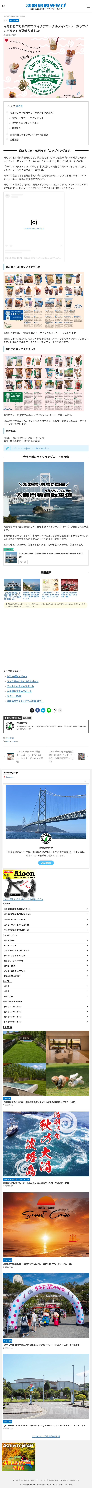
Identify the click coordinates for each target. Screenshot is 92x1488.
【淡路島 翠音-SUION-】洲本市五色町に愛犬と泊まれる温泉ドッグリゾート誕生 (39, 1102)
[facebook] (37, 710)
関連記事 (14, 139)
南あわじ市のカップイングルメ (27, 118)
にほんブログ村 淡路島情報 (46, 1436)
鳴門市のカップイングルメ (25, 123)
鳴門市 (16, 741)
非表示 (19, 106)
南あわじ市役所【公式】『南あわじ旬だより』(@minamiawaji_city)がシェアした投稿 (35, 258)
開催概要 (16, 128)
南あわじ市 (9, 741)
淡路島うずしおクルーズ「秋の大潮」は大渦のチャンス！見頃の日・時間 (36, 1183)
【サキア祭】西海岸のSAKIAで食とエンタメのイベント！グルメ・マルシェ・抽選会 (41, 1344)
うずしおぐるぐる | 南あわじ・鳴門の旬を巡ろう (30, 448)
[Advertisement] (46, 638)
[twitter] (32, 710)
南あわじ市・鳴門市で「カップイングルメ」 (32, 112)
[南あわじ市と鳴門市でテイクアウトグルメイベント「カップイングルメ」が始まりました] (43, 710)
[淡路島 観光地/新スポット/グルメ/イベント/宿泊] (46, 6)
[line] (49, 710)
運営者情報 (46, 862)
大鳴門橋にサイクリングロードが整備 (29, 134)
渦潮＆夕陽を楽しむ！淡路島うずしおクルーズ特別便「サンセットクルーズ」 (38, 1263)
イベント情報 (9, 738)
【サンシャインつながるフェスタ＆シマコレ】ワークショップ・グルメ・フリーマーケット (44, 1425)
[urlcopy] (60, 710)
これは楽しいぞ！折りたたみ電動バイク (23, 899)
